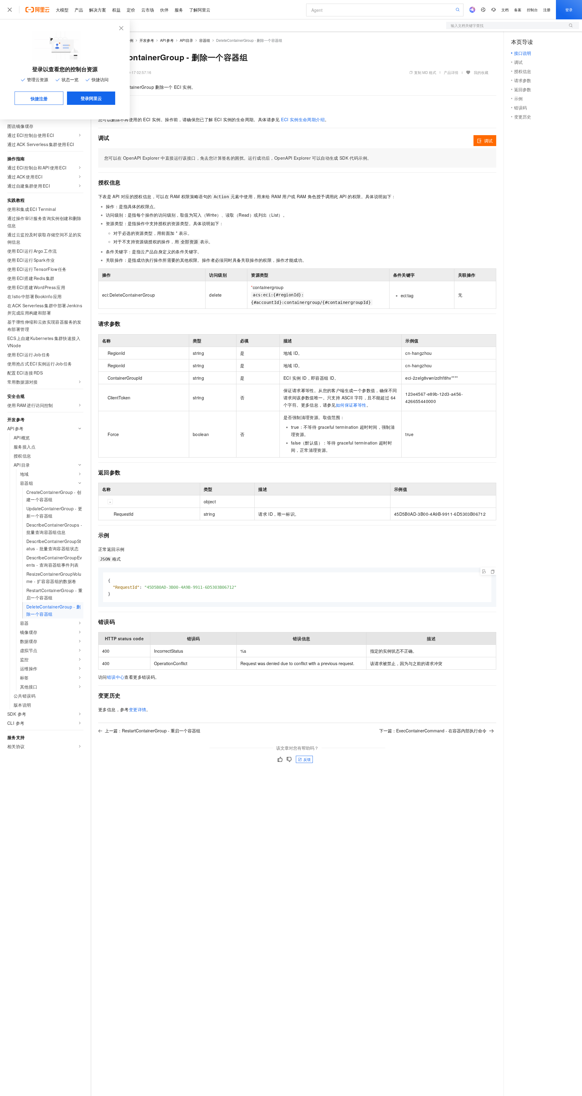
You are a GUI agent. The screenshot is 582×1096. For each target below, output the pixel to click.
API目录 (186, 40)
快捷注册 (39, 98)
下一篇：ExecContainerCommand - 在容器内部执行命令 (433, 731)
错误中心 (116, 677)
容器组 (204, 40)
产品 (79, 10)
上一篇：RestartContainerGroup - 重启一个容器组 (152, 731)
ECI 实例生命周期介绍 (303, 119)
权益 (116, 10)
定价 (131, 10)
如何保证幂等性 (351, 405)
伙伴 (164, 10)
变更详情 (137, 709)
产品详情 (451, 72)
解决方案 (97, 10)
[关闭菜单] (9, 9)
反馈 (307, 759)
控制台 (532, 9)
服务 (179, 10)
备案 (517, 9)
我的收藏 (481, 72)
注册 (546, 9)
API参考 (167, 40)
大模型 (62, 10)
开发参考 (146, 40)
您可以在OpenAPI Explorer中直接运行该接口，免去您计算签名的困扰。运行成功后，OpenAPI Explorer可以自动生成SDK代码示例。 (237, 158)
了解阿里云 (199, 10)
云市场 (147, 10)
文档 (505, 9)
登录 (569, 9)
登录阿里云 (91, 98)
